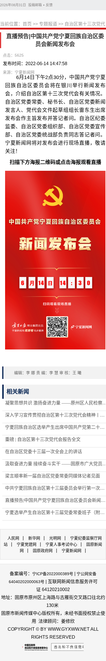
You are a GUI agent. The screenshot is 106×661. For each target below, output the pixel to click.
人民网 (13, 538)
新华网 (34, 538)
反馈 (49, 5)
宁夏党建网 (26, 544)
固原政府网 (43, 550)
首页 (27, 24)
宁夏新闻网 (71, 550)
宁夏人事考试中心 (61, 544)
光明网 (55, 538)
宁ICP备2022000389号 (52, 574)
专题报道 (48, 24)
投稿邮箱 (35, 5)
